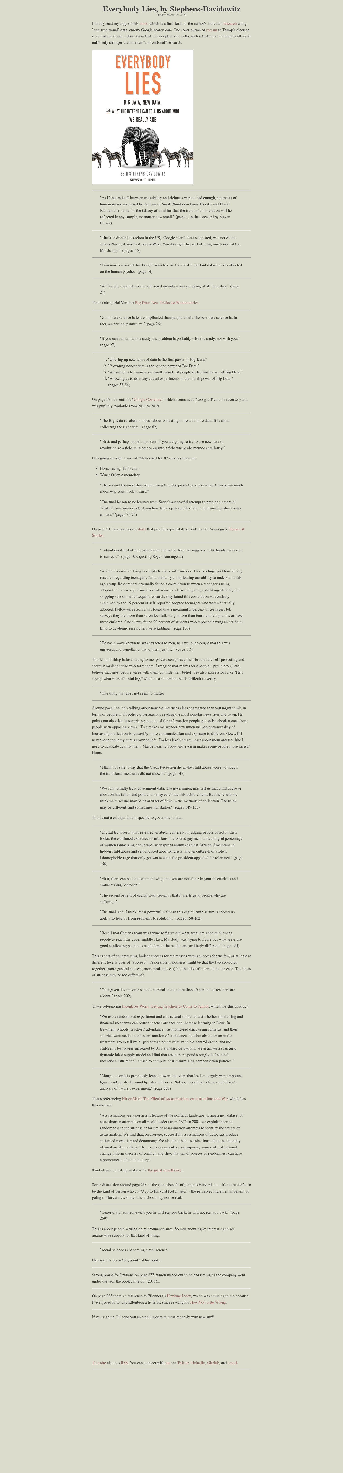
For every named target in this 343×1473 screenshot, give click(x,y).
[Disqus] (171, 1421)
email (232, 1362)
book (143, 23)
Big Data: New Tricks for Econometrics (166, 302)
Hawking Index (179, 1295)
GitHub (213, 1362)
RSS (124, 1362)
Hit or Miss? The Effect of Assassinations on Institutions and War (175, 1098)
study (141, 529)
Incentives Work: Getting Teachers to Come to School (165, 1006)
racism (211, 29)
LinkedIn (198, 1362)
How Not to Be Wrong (208, 1302)
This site (99, 1362)
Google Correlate (148, 399)
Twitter (183, 1362)
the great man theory (164, 1169)
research (230, 23)
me (167, 1362)
